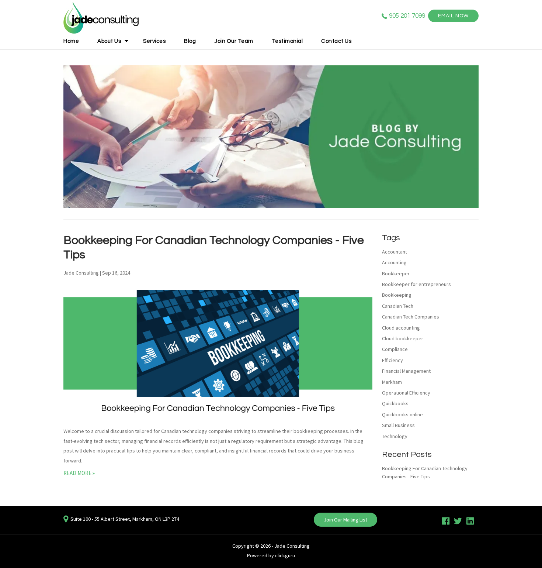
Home (71, 41)
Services (154, 41)
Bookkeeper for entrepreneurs (416, 284)
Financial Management (406, 371)
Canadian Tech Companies (410, 316)
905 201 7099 (407, 16)
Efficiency (392, 360)
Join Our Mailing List (345, 519)
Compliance (395, 349)
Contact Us (336, 41)
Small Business (398, 425)
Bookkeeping (396, 295)
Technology (394, 436)
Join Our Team (233, 41)
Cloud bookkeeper (402, 338)
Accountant (394, 251)
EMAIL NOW (453, 15)
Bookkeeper (396, 273)
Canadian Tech (397, 306)
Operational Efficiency (406, 392)
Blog (190, 41)
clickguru (285, 555)
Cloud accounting (401, 327)
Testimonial (287, 41)
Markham (392, 382)
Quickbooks (395, 403)
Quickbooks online (402, 414)
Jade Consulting (292, 546)
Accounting (394, 262)
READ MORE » (79, 472)
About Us (109, 41)
